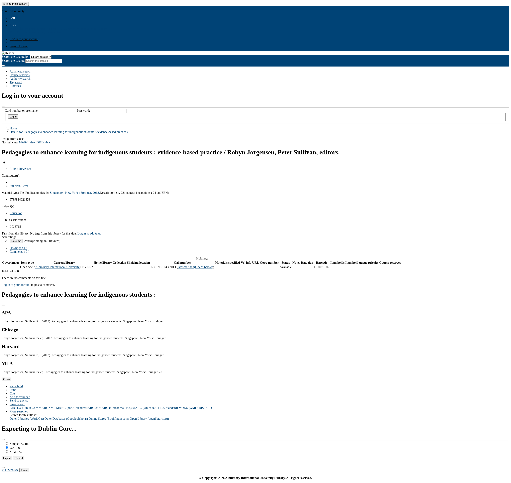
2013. (96, 192)
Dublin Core (30, 407)
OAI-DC (15, 447)
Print (13, 390)
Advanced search (20, 71)
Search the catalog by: (15, 56)
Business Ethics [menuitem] (35, 28)
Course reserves (20, 75)
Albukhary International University (57, 267)
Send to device (19, 400)
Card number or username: (21, 110)
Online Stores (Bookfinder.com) (109, 418)
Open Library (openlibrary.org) (149, 418)
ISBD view (43, 142)
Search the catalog (13, 60)
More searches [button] (19, 411)
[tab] (19, 251)
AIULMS (8, 7)
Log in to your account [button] (16, 284)
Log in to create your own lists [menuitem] (42, 32)
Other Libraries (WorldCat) (27, 418)
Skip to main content (15, 3)
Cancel (19, 458)
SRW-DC (16, 451)
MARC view (27, 142)
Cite (12, 393)
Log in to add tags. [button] (89, 233)
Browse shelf (195, 267)
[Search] (3, 65)
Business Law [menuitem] (54, 28)
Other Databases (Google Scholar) (66, 418)
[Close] (3, 106)
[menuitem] (17, 28)
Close (6, 379)
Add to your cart (20, 397)
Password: (83, 110)
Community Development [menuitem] (80, 28)
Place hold (16, 386)
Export (7, 458)
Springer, (86, 192)
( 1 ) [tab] (18, 248)
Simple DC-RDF (20, 443)
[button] (12, 18)
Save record (17, 404)
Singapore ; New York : (65, 192)
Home (13, 128)
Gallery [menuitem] (102, 28)
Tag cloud (16, 82)
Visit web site (10, 470)
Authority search (20, 78)
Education (16, 213)
